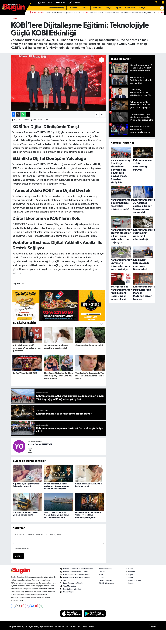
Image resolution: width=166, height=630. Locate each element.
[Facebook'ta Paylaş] (13, 114)
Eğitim (101, 577)
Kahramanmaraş (56, 8)
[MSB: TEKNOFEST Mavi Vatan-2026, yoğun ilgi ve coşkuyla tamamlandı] (58, 502)
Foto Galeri (46, 3)
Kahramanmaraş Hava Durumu (75, 572)
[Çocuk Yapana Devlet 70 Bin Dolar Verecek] (89, 473)
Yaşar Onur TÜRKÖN (21, 120)
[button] (162, 8)
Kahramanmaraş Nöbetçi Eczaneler (78, 569)
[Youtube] (36, 606)
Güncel (84, 8)
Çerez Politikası (105, 580)
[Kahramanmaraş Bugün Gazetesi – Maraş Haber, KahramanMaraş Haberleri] (13, 7)
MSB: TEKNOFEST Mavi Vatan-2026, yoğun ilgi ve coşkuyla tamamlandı (56, 514)
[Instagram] (27, 606)
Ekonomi (97, 8)
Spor (118, 8)
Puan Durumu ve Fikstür (73, 583)
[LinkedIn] (31, 606)
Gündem (73, 8)
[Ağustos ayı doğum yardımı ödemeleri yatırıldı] (27, 473)
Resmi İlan (130, 8)
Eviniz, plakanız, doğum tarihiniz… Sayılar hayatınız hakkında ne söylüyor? (57, 486)
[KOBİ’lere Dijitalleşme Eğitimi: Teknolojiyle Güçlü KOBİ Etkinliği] (58, 83)
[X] (17, 606)
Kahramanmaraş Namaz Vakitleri (76, 574)
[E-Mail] (30, 450)
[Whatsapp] (41, 606)
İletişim (131, 583)
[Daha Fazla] (28, 114)
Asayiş (108, 8)
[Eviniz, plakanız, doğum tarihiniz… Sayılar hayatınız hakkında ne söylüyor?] (58, 473)
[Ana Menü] (162, 3)
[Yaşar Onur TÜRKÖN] (19, 446)
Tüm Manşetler (69, 586)
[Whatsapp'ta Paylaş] (23, 114)
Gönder (18, 556)
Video (62, 3)
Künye (142, 8)
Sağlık (130, 574)
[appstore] (71, 614)
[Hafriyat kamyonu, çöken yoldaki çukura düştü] (27, 502)
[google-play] (94, 614)
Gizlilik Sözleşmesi (106, 583)
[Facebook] (13, 606)
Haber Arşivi (68, 592)
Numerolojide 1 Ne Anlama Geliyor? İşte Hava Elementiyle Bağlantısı (88, 514)
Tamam (152, 626)
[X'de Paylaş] (18, 114)
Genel (14, 19)
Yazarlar (76, 3)
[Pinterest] (22, 606)
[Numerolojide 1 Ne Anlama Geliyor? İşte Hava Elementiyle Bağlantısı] (89, 502)
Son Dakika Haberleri (72, 589)
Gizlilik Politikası (134, 580)
